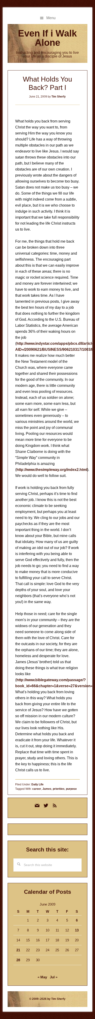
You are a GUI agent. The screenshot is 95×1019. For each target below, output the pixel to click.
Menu (51, 18)
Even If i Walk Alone (47, 38)
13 (77, 930)
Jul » (53, 977)
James (46, 788)
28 (18, 960)
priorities (59, 788)
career (36, 788)
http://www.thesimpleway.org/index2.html (51, 470)
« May (42, 977)
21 (18, 950)
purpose (71, 788)
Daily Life (37, 784)
